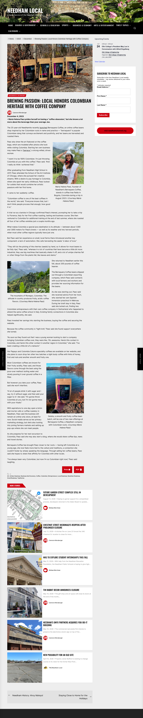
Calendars (13, 31)
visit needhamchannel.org (115, 130)
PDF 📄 (79, 469)
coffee (38, 476)
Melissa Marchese (54, 508)
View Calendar (100, 61)
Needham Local (25, 10)
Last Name (101, 105)
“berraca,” (27, 150)
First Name (102, 96)
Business (17, 476)
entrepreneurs (52, 476)
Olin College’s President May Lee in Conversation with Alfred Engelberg (115, 47)
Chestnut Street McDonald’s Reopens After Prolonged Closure (64, 526)
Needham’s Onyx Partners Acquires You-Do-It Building (65, 624)
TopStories (20, 478)
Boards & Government (25, 25)
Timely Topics (122, 25)
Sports (65, 25)
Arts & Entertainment (104, 25)
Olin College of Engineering (110, 52)
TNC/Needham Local (55, 668)
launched (43, 127)
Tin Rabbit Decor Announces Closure (61, 590)
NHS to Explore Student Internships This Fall (65, 557)
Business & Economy (82, 25)
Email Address (103, 87)
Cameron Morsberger (20, 112)
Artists (12, 476)
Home (10, 25)
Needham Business (74, 476)
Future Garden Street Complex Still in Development (62, 494)
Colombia (44, 476)
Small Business (12, 478)
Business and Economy (28, 476)
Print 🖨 (67, 469)
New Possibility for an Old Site (58, 655)
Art (8, 476)
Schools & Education (50, 25)
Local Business (62, 476)
